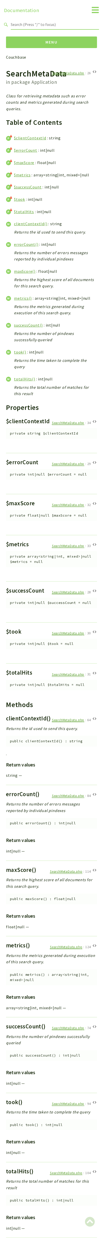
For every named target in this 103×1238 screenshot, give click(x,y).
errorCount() (26, 244)
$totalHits (24, 211)
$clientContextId (30, 137)
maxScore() (25, 271)
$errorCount (25, 150)
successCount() (28, 325)
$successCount (28, 186)
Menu (52, 42)
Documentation (21, 10)
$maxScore (24, 162)
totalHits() (24, 378)
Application (44, 82)
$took (19, 199)
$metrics (22, 174)
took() (20, 352)
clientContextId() (31, 223)
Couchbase (16, 57)
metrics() (23, 298)
